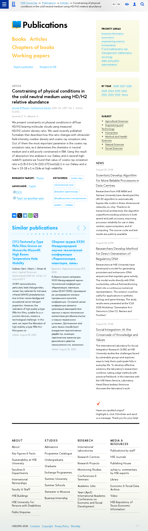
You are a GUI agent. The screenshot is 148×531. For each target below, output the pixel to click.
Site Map (75, 526)
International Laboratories (85, 448)
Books (19, 39)
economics (108, 37)
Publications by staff (122, 450)
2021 (104, 94)
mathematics (125, 52)
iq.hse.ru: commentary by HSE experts (123, 471)
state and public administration (110, 62)
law (126, 49)
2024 (111, 91)
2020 (111, 94)
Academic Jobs (86, 486)
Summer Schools (55, 485)
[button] (28, 234)
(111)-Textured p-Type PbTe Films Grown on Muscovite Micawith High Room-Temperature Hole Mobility (27, 252)
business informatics (113, 33)
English (32, 186)
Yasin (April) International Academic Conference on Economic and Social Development (91, 499)
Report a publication (23, 66)
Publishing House (120, 463)
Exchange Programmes (58, 472)
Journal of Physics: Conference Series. (32, 108)
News (100, 163)
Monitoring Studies (89, 469)
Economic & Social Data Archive (124, 487)
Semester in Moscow (57, 491)
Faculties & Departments (20, 471)
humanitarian (109, 45)
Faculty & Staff (21, 489)
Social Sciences (114, 148)
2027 (122, 86)
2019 (117, 94)
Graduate (50, 466)
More (125, 94)
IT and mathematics (112, 49)
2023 (117, 91)
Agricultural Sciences (116, 121)
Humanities (111, 132)
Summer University (56, 479)
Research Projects (88, 463)
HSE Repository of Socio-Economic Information (121, 505)
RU (114, 4)
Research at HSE (48, 66)
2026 (129, 86)
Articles (38, 39)
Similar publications (35, 227)
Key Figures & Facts (23, 453)
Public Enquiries (21, 512)
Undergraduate (54, 460)
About (17, 440)
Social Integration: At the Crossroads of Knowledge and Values (117, 334)
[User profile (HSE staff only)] (134, 4)
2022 (124, 91)
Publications (45, 25)
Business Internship (56, 498)
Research (85, 440)
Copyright (47, 526)
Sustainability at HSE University (24, 461)
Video (114, 496)
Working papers (31, 55)
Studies (51, 440)
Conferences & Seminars (87, 477)
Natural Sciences (114, 144)
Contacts (35, 526)
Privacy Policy (62, 526)
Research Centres (88, 457)
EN (119, 4)
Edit (137, 525)
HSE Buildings (20, 496)
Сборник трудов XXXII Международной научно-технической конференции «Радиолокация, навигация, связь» (68, 252)
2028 (116, 86)
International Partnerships (20, 481)
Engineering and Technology (112, 126)
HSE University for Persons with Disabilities (26, 503)
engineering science (113, 41)
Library (114, 479)
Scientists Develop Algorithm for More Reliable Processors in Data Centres (117, 180)
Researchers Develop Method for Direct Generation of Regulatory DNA (117, 253)
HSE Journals (118, 457)
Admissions (51, 447)
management (109, 52)
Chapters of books (33, 47)
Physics (40, 178)
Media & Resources (119, 442)
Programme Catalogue (58, 453)
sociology (107, 56)
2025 (104, 91)
